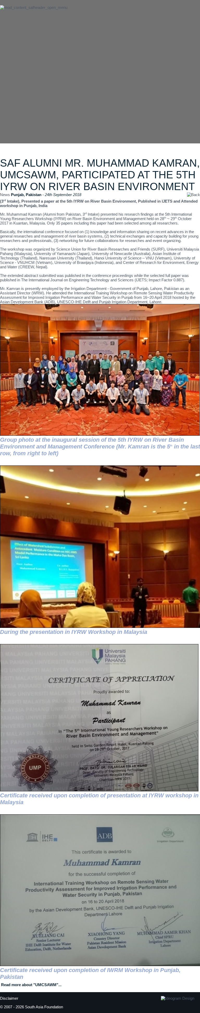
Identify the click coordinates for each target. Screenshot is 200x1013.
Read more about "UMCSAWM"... (31, 984)
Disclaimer (9, 998)
